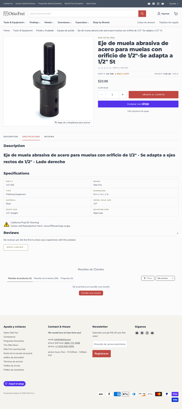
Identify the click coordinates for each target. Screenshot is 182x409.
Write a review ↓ (16, 247)
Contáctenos (9, 336)
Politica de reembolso (14, 369)
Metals (48, 22)
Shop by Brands (101, 22)
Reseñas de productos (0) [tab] (20, 278)
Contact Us (8, 3)
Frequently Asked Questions (50, 3)
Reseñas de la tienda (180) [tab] (46, 278)
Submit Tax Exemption (74, 3)
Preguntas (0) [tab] (67, 278)
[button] (164, 13)
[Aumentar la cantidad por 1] (122, 94)
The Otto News (11, 345)
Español (172, 3)
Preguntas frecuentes (14, 341)
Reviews (49, 136)
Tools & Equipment (14, 22)
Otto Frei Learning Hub (14, 349)
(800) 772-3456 (72, 342)
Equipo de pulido (65, 30)
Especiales (82, 22)
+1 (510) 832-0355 (64, 346)
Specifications (31, 136)
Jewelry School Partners (25, 3)
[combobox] (83, 13)
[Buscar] (142, 13)
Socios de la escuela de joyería (18, 353)
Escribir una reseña (91, 293)
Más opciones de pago (138, 111)
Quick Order (91, 3)
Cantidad (103, 88)
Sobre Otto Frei (11, 332)
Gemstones (64, 22)
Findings (34, 22)
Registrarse (101, 353)
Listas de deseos (146, 22)
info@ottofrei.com (62, 339)
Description (11, 136)
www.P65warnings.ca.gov (57, 226)
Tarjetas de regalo (168, 22)
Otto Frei (109, 38)
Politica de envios (12, 365)
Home (7, 30)
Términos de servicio (13, 361)
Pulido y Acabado (45, 30)
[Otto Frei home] (14, 13)
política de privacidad (14, 357)
